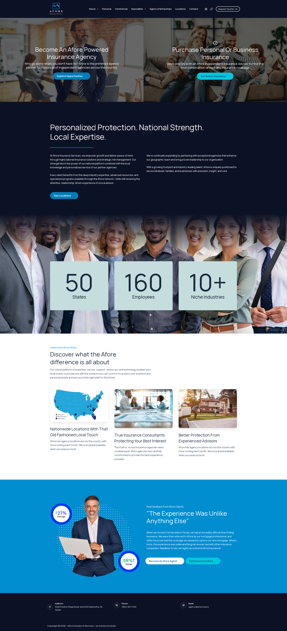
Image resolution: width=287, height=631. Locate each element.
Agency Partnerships (161, 8)
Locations (180, 8)
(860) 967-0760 (129, 606)
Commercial (121, 8)
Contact (193, 8)
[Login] (206, 9)
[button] (71, 76)
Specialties (137, 8)
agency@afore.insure (198, 606)
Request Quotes (226, 9)
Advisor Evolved (107, 625)
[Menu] (211, 9)
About (92, 8)
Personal (106, 8)
